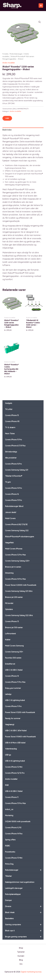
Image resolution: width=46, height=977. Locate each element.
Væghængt (9, 724)
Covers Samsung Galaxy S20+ (17, 561)
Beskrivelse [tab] (7, 130)
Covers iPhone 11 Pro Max (15, 682)
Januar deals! (10, 512)
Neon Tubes (10, 433)
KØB (7, 118)
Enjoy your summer (13, 688)
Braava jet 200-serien (14, 597)
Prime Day (9, 864)
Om (21, 964)
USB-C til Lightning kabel (15, 700)
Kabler (7, 640)
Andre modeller (11, 779)
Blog (21, 960)
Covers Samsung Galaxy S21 (16, 470)
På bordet (9, 603)
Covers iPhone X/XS (13, 827)
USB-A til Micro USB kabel (15, 743)
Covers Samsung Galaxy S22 (16, 530)
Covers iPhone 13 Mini (13, 858)
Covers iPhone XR (12, 421)
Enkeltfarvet (10, 664)
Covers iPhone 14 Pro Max (15, 579)
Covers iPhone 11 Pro (13, 706)
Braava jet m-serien (13, 567)
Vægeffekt (9, 543)
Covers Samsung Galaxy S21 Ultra (18, 591)
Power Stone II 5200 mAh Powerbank (20, 712)
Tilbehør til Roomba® (13, 476)
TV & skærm (10, 427)
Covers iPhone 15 (12, 415)
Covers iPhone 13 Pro (13, 500)
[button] (39, 22)
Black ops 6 (23, 930)
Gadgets (8, 403)
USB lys (8, 755)
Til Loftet (8, 409)
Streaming (9, 573)
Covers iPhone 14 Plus (13, 833)
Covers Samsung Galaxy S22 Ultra (19, 615)
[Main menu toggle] (41, 5)
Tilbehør (8, 876)
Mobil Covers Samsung (14, 646)
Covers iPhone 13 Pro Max (15, 803)
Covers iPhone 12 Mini (13, 767)
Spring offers (10, 840)
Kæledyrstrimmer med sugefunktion (19, 882)
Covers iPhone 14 (12, 676)
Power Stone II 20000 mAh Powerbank (20, 585)
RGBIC (7, 846)
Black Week (23, 912)
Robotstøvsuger (23, 869)
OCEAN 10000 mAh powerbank (17, 821)
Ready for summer (12, 718)
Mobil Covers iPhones (13, 549)
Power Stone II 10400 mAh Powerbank (20, 737)
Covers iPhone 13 (12, 621)
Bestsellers (9, 918)
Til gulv (8, 482)
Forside (5, 54)
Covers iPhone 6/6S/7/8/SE (16, 524)
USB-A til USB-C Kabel (13, 791)
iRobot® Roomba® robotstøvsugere (19, 536)
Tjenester (21, 952)
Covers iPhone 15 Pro (13, 439)
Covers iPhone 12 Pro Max (15, 555)
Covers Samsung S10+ (14, 652)
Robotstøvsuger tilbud (14, 506)
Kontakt (21, 956)
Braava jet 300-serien (14, 627)
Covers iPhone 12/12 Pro (15, 773)
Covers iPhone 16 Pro (13, 464)
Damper (8, 900)
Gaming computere (23, 924)
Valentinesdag (11, 749)
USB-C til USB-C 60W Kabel (15, 730)
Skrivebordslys (11, 452)
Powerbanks (10, 852)
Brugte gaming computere (23, 936)
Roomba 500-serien (13, 658)
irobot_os (9, 809)
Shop (21, 948)
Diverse (23, 906)
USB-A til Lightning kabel (15, 761)
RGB (7, 785)
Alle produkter (11, 458)
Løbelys (8, 694)
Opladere (9, 609)
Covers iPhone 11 (11, 797)
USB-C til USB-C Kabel (13, 670)
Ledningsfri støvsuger (23, 888)
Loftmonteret (10, 633)
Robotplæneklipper (13, 894)
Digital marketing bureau (31, 972)
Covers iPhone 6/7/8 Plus (15, 446)
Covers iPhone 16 (12, 494)
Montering (9, 815)
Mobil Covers (10, 518)
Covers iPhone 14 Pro (13, 488)
